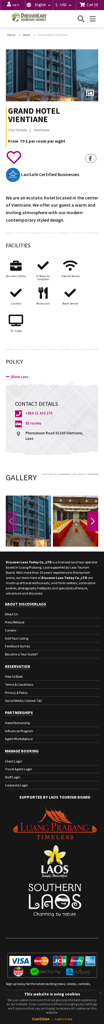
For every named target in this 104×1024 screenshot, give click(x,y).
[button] (39, 5)
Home (11, 35)
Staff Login (12, 777)
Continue (40, 1018)
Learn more (63, 1019)
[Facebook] (90, 158)
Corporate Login (16, 785)
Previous (11, 521)
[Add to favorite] (14, 157)
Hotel (26, 35)
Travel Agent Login (18, 769)
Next (92, 521)
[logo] (29, 17)
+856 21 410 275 (39, 413)
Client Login (13, 761)
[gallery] (90, 93)
